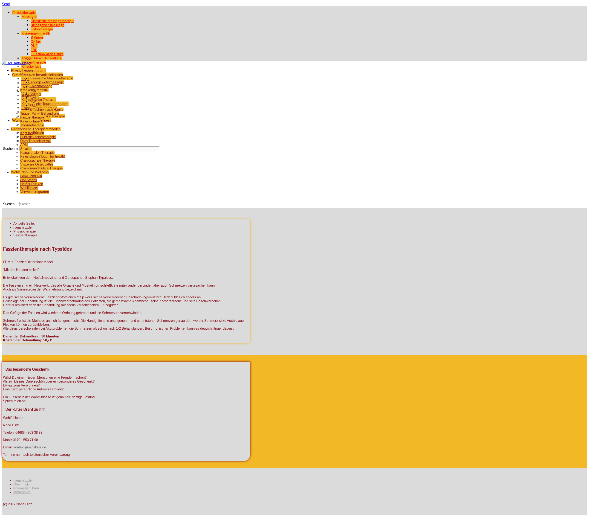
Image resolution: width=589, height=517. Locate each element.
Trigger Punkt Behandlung (41, 58)
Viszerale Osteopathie (36, 164)
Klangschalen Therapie (37, 152)
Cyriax (36, 41)
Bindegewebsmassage (47, 25)
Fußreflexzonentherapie (38, 137)
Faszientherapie (33, 62)
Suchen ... (10, 149)
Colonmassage (42, 29)
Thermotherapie (33, 70)
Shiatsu (26, 149)
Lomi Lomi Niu (31, 176)
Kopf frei (28, 79)
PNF (34, 46)
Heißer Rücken (32, 133)
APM (24, 145)
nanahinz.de (22, 480)
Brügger (37, 37)
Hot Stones (28, 180)
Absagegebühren (26, 488)
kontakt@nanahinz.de (29, 447)
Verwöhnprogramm (34, 192)
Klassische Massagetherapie (52, 21)
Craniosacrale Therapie (37, 160)
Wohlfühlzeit (29, 188)
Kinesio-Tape (31, 66)
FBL (34, 50)
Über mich (21, 484)
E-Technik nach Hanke (47, 54)
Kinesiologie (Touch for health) (45, 104)
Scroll (6, 4)
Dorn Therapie (31, 141)
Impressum (22, 492)
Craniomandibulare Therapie (41, 168)
